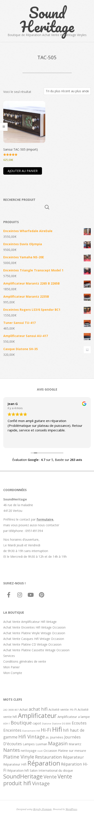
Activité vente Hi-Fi (63, 709)
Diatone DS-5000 (61, 723)
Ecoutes (79, 723)
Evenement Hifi (31, 730)
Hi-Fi (46, 729)
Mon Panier (11, 667)
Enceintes (12, 730)
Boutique (21, 722)
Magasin (58, 743)
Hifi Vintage (31, 736)
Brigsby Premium (42, 809)
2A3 (5, 709)
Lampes (29, 744)
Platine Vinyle (18, 756)
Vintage (41, 783)
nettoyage (29, 750)
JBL (47, 737)
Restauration (48, 757)
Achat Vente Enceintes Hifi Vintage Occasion (34, 627)
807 (17, 709)
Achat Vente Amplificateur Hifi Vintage (30, 622)
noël (40, 750)
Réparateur (73, 757)
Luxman (41, 744)
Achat (23, 709)
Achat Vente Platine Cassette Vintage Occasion (36, 650)
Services (9, 656)
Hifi (57, 729)
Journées (56, 737)
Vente (50, 776)
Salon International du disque (51, 770)
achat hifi (38, 709)
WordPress (71, 809)
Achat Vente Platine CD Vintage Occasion (32, 644)
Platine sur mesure (72, 750)
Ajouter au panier (23, 171)
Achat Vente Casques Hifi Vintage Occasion (33, 639)
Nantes (11, 750)
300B (11, 709)
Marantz (75, 744)
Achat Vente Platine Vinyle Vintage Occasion (34, 633)
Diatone (46, 723)
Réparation (43, 763)
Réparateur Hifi (14, 764)
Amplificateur (37, 715)
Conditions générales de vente (24, 661)
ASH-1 (6, 723)
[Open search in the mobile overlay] (47, 207)
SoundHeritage (23, 776)
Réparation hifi (18, 770)
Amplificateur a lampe (73, 716)
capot (37, 723)
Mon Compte (12, 673)
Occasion (50, 750)
